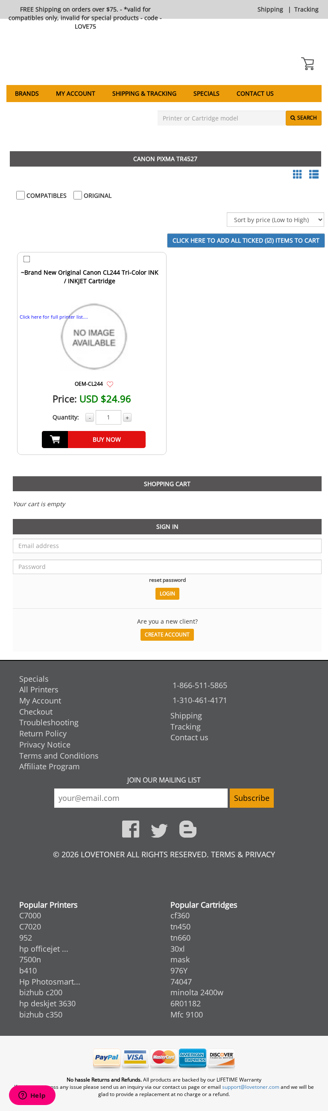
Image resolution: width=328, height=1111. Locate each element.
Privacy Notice (44, 744)
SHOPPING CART (167, 484)
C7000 (30, 915)
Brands (27, 93)
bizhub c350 (40, 1014)
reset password (167, 579)
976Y (178, 970)
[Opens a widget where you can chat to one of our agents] (32, 1096)
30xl (177, 949)
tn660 (180, 937)
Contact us (255, 93)
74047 (181, 981)
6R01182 (185, 1003)
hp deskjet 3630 (47, 1003)
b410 (28, 970)
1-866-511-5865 (200, 685)
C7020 (30, 926)
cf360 (180, 915)
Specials (206, 93)
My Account (75, 93)
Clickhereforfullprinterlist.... (54, 317)
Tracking (306, 9)
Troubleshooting (49, 722)
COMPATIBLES (46, 195)
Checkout (36, 711)
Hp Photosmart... (49, 981)
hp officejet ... (43, 949)
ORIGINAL (96, 195)
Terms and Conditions (59, 755)
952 (25, 937)
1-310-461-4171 (200, 700)
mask (180, 959)
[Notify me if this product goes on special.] (110, 383)
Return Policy (43, 733)
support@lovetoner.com (250, 1086)
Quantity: (66, 417)
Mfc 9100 (186, 1014)
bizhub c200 (40, 992)
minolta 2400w (196, 992)
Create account (167, 634)
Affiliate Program (49, 766)
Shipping (270, 9)
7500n (30, 959)
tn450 (180, 926)
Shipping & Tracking (144, 93)
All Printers (39, 689)
